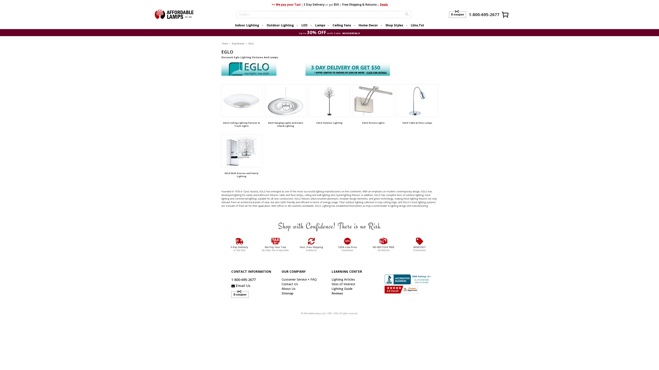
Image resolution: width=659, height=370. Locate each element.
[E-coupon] (457, 14)
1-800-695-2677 (243, 279)
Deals (384, 5)
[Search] (407, 14)
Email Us (242, 285)
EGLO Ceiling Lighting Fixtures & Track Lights (241, 124)
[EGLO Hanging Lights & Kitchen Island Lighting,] (285, 100)
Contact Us (290, 284)
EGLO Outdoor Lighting (329, 122)
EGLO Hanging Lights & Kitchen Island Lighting (285, 124)
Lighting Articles (343, 279)
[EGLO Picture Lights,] (373, 100)
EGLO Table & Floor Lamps (417, 122)
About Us (289, 289)
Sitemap (287, 293)
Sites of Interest (343, 284)
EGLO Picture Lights (373, 122)
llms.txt (417, 25)
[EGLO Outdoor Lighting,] (329, 100)
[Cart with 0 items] (505, 14)
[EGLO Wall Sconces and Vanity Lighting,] (242, 150)
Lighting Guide (342, 289)
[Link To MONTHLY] (420, 241)
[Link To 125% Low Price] (347, 241)
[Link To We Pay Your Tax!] (275, 241)
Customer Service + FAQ (299, 279)
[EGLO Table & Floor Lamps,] (417, 100)
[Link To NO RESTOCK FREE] (384, 241)
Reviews (337, 293)
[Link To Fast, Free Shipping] (311, 241)
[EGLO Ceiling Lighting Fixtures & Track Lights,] (242, 100)
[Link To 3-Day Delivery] (239, 241)
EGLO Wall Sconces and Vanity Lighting (241, 175)
